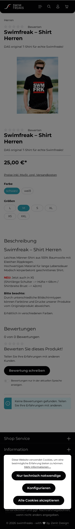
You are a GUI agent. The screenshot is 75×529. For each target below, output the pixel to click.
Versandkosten (15, 510)
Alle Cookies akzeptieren (38, 500)
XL (51, 208)
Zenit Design (60, 523)
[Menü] (40, 7)
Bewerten (34, 27)
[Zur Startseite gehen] (14, 6)
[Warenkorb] (67, 7)
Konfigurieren (38, 488)
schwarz (12, 191)
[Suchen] (49, 7)
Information (16, 449)
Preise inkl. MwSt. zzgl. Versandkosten (30, 175)
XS (10, 216)
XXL (23, 216)
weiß (27, 191)
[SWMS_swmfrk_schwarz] (37, 85)
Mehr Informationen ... (37, 466)
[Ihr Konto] (58, 7)
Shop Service (17, 438)
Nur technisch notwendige (39, 476)
